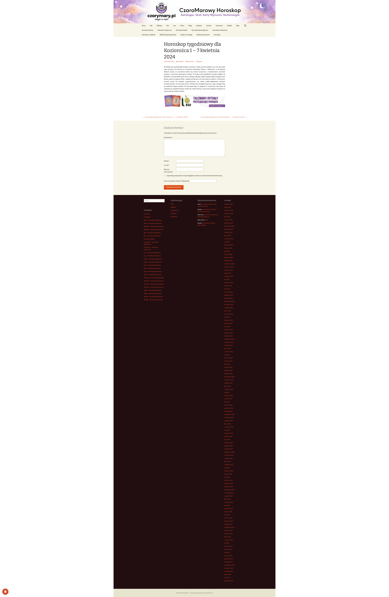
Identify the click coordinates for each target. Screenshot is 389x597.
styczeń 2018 (228, 518)
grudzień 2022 (228, 333)
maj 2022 (227, 355)
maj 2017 (227, 543)
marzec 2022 (228, 361)
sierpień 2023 (228, 308)
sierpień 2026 (228, 204)
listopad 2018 (228, 486)
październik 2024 (229, 264)
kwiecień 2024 (228, 282)
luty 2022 (227, 364)
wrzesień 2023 (228, 304)
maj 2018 (227, 505)
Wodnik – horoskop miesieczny (153, 300)
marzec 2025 (228, 248)
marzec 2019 (228, 474)
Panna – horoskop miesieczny (153, 262)
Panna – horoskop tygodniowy (153, 259)
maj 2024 (227, 279)
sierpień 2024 (228, 270)
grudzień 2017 (228, 521)
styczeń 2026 (228, 220)
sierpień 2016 (228, 571)
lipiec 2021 (227, 386)
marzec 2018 (228, 512)
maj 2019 (227, 468)
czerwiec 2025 (228, 239)
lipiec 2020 (227, 424)
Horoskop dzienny (147, 30)
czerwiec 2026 (228, 210)
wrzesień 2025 (228, 229)
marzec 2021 (228, 399)
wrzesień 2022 (228, 342)
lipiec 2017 (227, 537)
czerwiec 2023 (228, 314)
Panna (182, 26)
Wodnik (229, 26)
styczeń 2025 (228, 254)
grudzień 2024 (228, 257)
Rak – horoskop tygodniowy (152, 265)
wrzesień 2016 (228, 568)
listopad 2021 (228, 373)
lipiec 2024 (227, 273)
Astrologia (217, 35)
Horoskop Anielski (181, 30)
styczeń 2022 (228, 367)
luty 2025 (227, 251)
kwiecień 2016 (228, 581)
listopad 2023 (228, 298)
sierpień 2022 (228, 345)
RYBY (172, 204)
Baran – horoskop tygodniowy (153, 220)
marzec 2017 (228, 549)
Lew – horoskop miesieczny (152, 256)
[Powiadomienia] (5, 591)
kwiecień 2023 (228, 320)
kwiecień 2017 (228, 546)
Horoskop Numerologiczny (199, 30)
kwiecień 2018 (228, 508)
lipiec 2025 (227, 235)
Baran (144, 26)
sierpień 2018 (228, 496)
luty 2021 (227, 402)
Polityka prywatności (202, 35)
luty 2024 (227, 289)
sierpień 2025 (228, 232)
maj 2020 (227, 430)
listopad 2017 (228, 524)
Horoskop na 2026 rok (148, 35)
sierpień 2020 (228, 421)
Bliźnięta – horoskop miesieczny (153, 229)
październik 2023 (229, 301)
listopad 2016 (228, 562)
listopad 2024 (228, 260)
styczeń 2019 (228, 480)
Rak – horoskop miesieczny (152, 268)
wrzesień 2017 (228, 530)
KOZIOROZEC (175, 210)
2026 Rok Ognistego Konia (168, 35)
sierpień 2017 (228, 534)
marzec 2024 (228, 286)
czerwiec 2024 (228, 276)
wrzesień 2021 (228, 380)
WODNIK (173, 207)
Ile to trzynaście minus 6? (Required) (176, 181)
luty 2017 (227, 552)
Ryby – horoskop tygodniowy (153, 271)
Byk (151, 26)
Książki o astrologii (186, 35)
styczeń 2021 (228, 405)
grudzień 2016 (228, 559)
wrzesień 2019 (228, 455)
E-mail (167, 165)
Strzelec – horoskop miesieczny (153, 287)
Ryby (237, 26)
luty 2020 (227, 439)
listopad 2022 (228, 336)
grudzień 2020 (228, 408)
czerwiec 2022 (228, 352)
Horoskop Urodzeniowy (220, 30)
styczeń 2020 (228, 443)
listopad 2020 (228, 411)
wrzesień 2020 (228, 417)
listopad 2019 (228, 449)
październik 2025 (229, 226)
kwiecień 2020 (228, 433)
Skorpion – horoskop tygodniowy (154, 278)
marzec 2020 (228, 436)
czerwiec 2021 (228, 389)
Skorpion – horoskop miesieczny (154, 281)
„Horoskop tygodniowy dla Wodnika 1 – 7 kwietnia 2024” (223, 117)
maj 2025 (227, 242)
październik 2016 (229, 565)
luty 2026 (227, 217)
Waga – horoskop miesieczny (153, 293)
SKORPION (174, 217)
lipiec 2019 (227, 461)
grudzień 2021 (228, 370)
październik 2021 (229, 377)
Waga (190, 26)
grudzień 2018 (228, 483)
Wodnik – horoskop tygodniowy (153, 296)
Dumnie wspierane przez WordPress (202, 593)
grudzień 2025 (228, 223)
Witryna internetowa (168, 170)
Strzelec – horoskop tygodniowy (154, 284)
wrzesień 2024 (228, 267)
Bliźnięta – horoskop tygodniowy (154, 226)
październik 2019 (229, 452)
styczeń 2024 (228, 292)
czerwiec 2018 (228, 502)
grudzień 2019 (228, 446)
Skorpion (199, 26)
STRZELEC (174, 213)
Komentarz (168, 137)
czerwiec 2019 (228, 464)
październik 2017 (229, 527)
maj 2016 (227, 577)
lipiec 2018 (227, 499)
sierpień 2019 (228, 458)
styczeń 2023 (228, 330)
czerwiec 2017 (228, 540)
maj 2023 (227, 317)
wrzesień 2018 (228, 493)
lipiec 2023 (227, 311)
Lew (174, 26)
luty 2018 (227, 515)
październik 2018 (229, 490)
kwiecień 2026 (228, 213)
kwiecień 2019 (228, 471)
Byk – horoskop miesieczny (152, 236)
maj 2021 (227, 392)
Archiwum (181, 61)
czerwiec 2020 (228, 427)
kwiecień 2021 (228, 395)
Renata (200, 61)
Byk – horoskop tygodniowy (152, 233)
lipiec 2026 (227, 207)
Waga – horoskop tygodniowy (153, 290)
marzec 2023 (228, 323)
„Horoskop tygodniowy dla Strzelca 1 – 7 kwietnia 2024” (165, 117)
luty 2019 (227, 477)
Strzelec (208, 26)
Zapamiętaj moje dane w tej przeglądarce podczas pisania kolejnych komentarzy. (194, 176)
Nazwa (167, 161)
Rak (167, 26)
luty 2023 (227, 326)
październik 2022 (229, 339)
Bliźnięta (159, 26)
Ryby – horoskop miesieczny (152, 274)
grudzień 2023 (228, 295)
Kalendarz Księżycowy (165, 30)
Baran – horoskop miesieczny (153, 223)
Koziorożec (219, 26)
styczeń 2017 (228, 556)
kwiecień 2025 (228, 245)
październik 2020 (229, 414)
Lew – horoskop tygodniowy (152, 252)
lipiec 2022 (227, 348)
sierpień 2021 (228, 383)
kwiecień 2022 (228, 358)
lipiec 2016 (227, 574)
